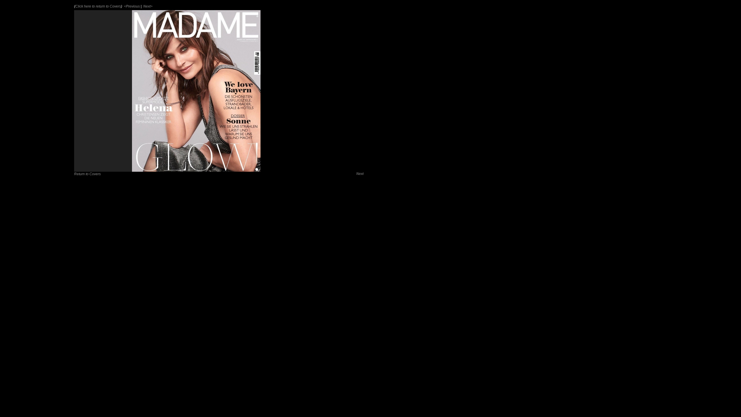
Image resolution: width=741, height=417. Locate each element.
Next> (147, 6)
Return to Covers (87, 174)
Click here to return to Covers (98, 6)
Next (360, 174)
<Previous (131, 6)
